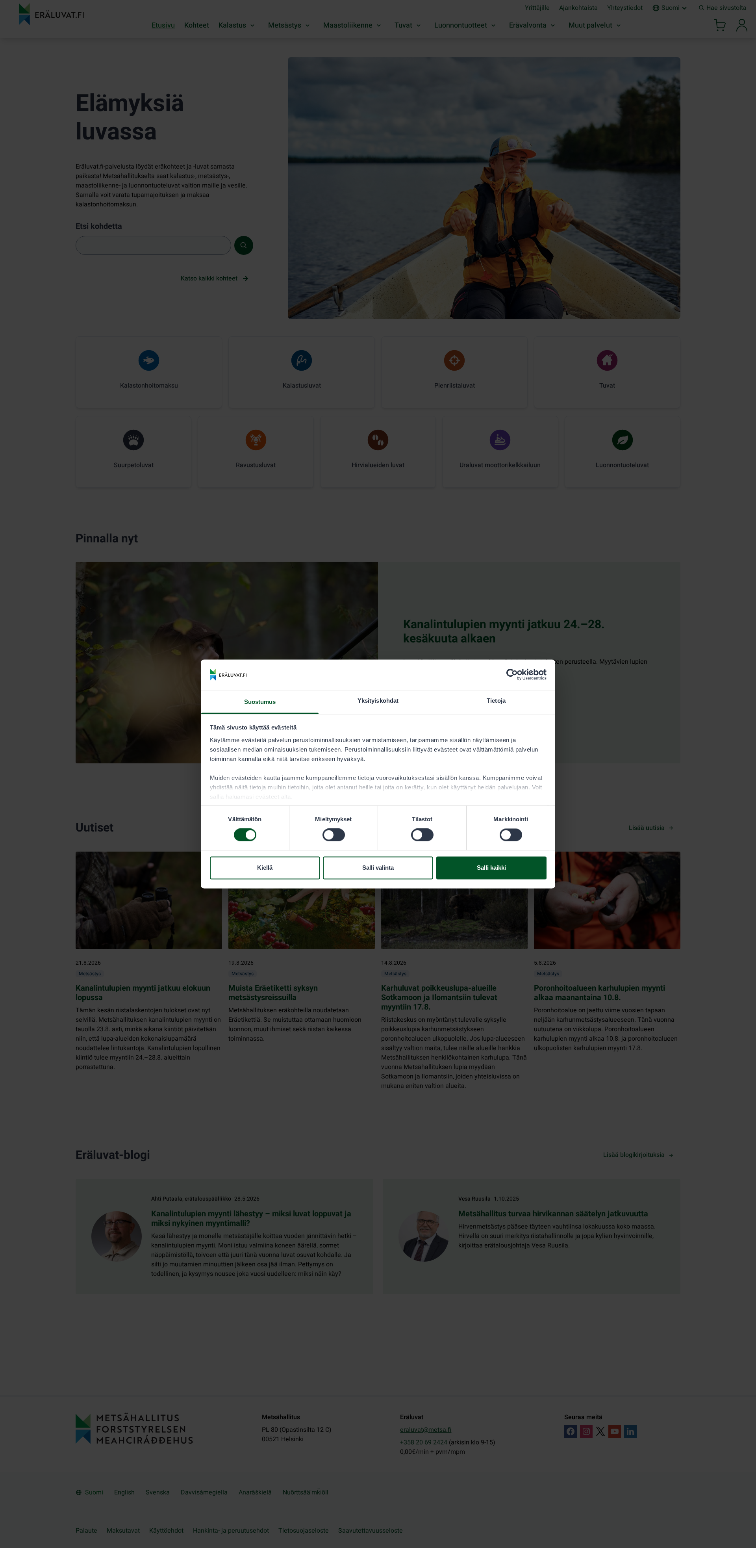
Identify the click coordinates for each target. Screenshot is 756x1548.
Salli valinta (378, 867)
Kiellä (264, 867)
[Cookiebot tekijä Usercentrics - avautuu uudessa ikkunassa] (512, 675)
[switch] (333, 835)
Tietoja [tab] (496, 700)
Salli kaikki (491, 867)
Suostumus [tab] (260, 701)
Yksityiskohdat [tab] (378, 700)
